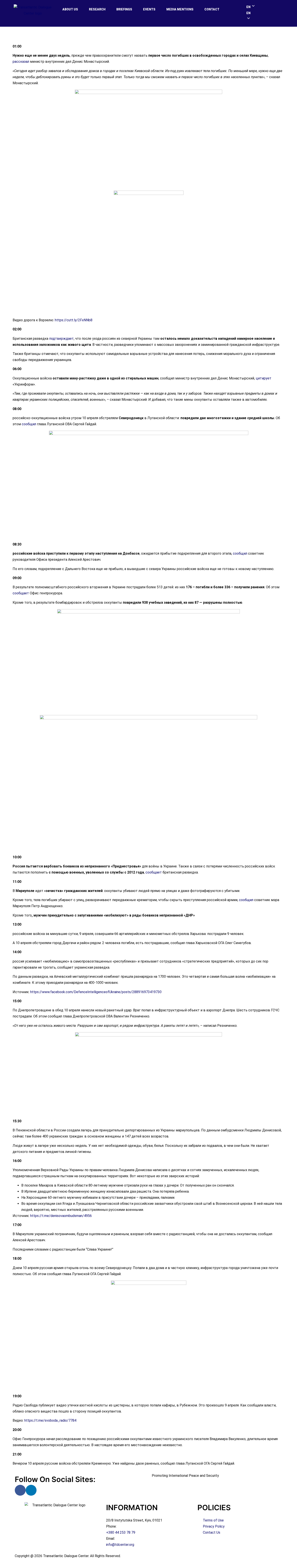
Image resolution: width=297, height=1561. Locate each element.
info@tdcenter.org (120, 1545)
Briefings (124, 9)
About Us (70, 9)
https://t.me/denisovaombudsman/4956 (61, 1216)
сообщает (21, 593)
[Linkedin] (31, 1490)
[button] (264, 13)
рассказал (21, 61)
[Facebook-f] (20, 1490)
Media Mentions (180, 9)
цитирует (263, 378)
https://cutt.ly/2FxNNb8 (73, 320)
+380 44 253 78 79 (120, 1532)
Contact (211, 9)
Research (97, 9)
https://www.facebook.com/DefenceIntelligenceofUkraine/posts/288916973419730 (96, 992)
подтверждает (61, 338)
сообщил (29, 424)
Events (149, 9)
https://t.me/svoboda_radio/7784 (50, 1420)
